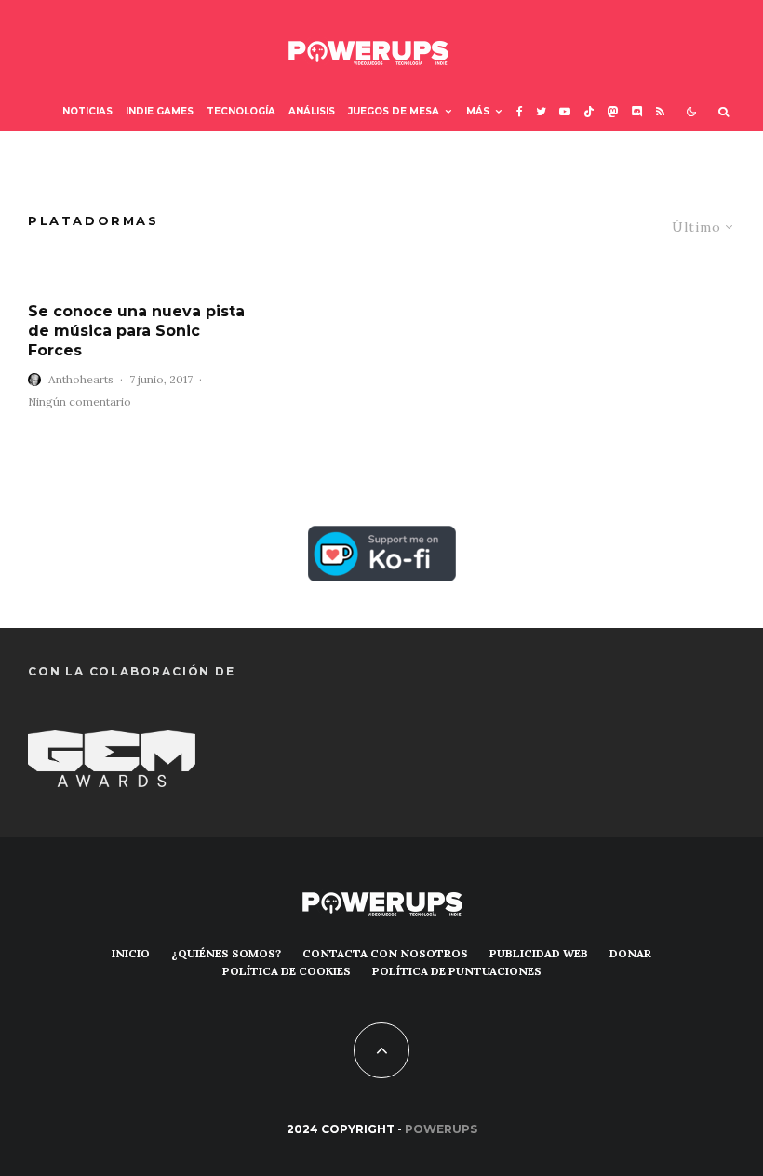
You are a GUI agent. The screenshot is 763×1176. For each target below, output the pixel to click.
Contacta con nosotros (385, 953)
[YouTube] (565, 112)
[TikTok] (589, 112)
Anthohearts (81, 379)
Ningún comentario (79, 401)
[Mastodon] (613, 112)
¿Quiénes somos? (226, 953)
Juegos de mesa (393, 111)
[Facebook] (519, 112)
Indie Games (160, 111)
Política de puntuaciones (457, 971)
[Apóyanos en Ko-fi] (382, 539)
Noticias (87, 111)
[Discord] (637, 112)
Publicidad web (538, 953)
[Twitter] (541, 112)
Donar (630, 953)
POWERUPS (441, 1129)
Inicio (131, 953)
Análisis (311, 111)
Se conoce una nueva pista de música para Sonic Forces (136, 331)
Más (477, 111)
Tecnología (241, 111)
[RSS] (660, 112)
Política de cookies (286, 971)
